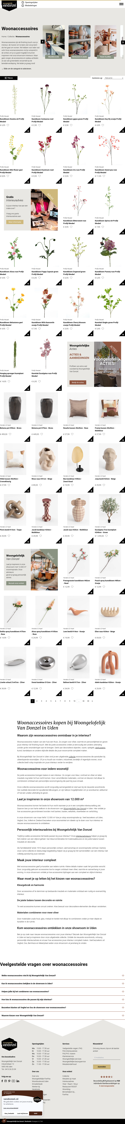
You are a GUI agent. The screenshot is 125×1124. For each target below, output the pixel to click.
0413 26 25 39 (10, 1069)
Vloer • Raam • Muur (70, 1084)
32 (83, 701)
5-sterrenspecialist (106, 1086)
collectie (72, 756)
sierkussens (100, 747)
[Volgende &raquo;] (92, 701)
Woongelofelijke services (71, 1059)
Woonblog (66, 1089)
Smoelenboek (37, 1084)
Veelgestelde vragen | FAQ (72, 1048)
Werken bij (36, 1087)
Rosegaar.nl (35, 1121)
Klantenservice (68, 1056)
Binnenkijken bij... (68, 1092)
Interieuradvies (68, 1081)
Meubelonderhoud (69, 1064)
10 (74, 701)
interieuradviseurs (83, 836)
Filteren (10, 78)
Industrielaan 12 (8, 1064)
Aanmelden (102, 1067)
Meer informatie (15, 222)
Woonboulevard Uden (40, 1081)
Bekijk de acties (78, 382)
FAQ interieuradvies (69, 1051)
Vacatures (36, 1089)
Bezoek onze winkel (16, 583)
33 (88, 701)
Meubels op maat (69, 1079)
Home (4, 37)
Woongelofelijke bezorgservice (74, 1061)
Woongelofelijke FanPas (41, 1079)
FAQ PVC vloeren (68, 1054)
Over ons (35, 1076)
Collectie (11, 37)
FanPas (65, 1094)
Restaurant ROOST (69, 1087)
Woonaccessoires (23, 37)
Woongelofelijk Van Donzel (75, 808)
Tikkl (41, 1121)
